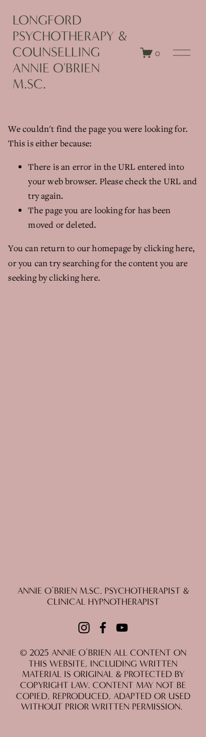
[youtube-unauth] (122, 628)
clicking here (168, 248)
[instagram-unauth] (84, 628)
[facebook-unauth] (103, 628)
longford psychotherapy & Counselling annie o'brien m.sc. (69, 52)
